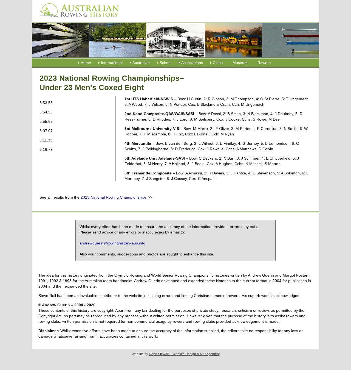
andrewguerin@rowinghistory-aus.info (112, 243)
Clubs (218, 62)
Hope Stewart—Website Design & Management (184, 354)
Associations (192, 62)
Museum (240, 62)
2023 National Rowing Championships (114, 197)
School (165, 62)
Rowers (264, 62)
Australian (141, 62)
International (112, 62)
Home (86, 62)
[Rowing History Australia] (77, 19)
